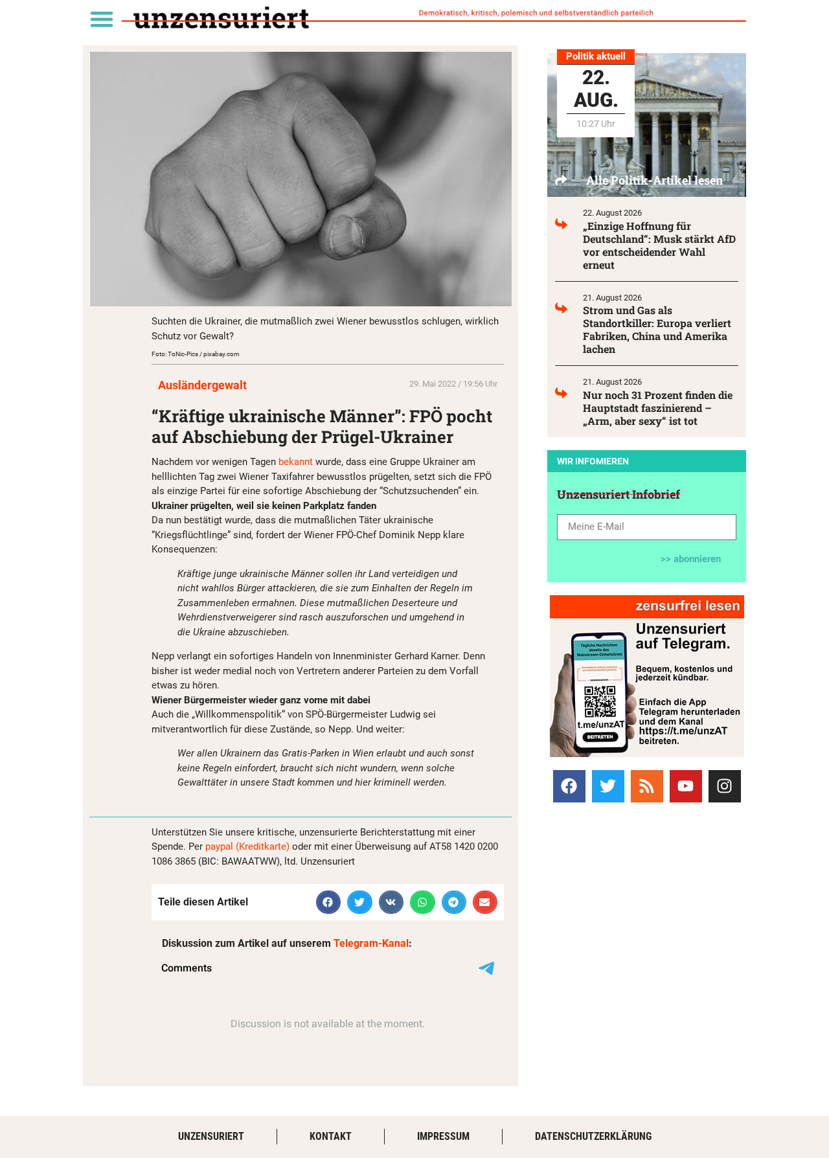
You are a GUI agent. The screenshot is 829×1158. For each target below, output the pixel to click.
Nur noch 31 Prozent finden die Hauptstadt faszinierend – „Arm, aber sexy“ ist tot (657, 407)
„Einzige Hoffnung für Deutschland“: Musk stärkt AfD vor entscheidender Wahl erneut (659, 245)
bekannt (295, 462)
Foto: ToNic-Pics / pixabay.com (196, 354)
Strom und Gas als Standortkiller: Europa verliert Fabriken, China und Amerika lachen (657, 329)
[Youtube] (686, 786)
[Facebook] (569, 786)
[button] (101, 18)
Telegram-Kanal (371, 943)
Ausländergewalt (202, 385)
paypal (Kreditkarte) (247, 846)
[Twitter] (608, 786)
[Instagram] (725, 786)
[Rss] (647, 786)
